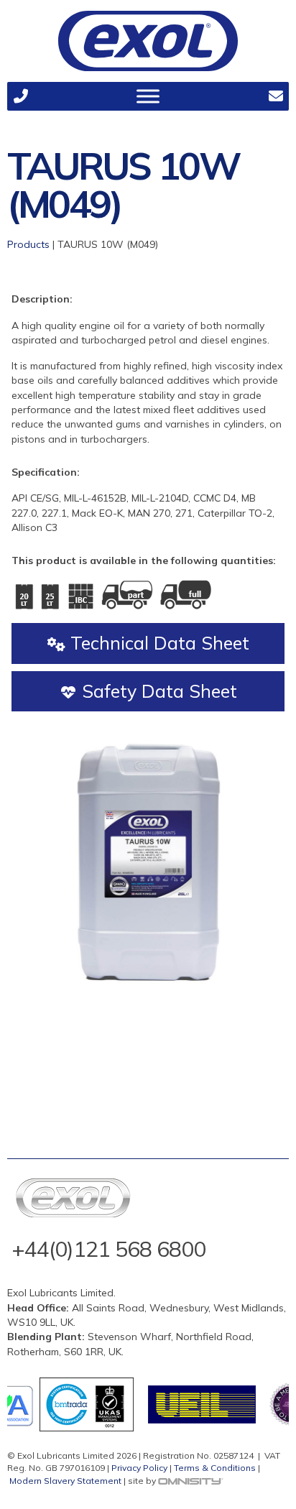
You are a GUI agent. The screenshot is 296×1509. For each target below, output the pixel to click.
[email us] (276, 96)
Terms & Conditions (215, 1467)
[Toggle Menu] (148, 96)
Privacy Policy (139, 1467)
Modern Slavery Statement (65, 1480)
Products (28, 244)
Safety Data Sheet (157, 691)
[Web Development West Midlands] (190, 1480)
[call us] (20, 96)
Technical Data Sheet (157, 643)
